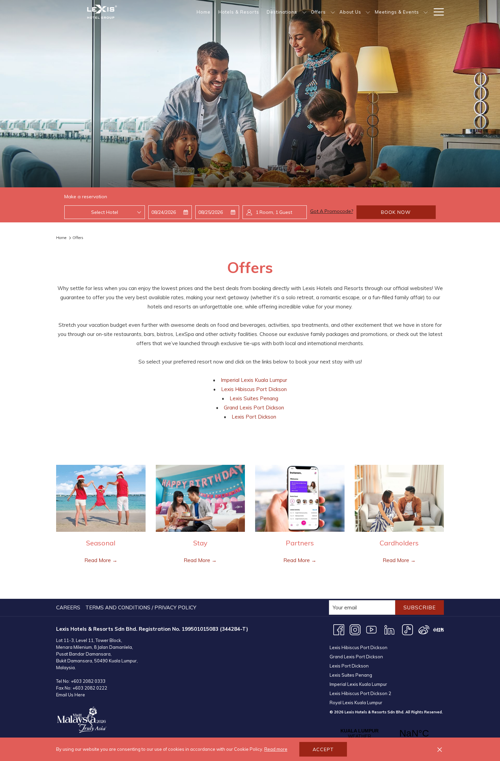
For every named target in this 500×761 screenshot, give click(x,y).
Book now (396, 212)
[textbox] (105, 212)
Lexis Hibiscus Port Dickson (254, 389)
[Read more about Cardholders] (399, 498)
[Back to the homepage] (102, 11)
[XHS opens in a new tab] (438, 629)
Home (61, 237)
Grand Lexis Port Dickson (254, 407)
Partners (300, 543)
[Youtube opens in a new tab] (371, 629)
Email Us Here (70, 694)
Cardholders (399, 543)
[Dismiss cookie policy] (439, 749)
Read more (275, 749)
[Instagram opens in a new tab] (355, 629)
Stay (200, 543)
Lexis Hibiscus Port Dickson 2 (360, 693)
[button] (170, 212)
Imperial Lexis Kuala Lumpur (254, 380)
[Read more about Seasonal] (101, 498)
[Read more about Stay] (200, 498)
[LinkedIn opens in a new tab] (389, 629)
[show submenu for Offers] (333, 11)
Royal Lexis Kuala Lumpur (356, 702)
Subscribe (419, 607)
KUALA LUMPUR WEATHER (387, 733)
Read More (98, 560)
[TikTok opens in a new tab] (407, 629)
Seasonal (100, 543)
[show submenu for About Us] (368, 11)
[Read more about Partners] (300, 498)
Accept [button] (323, 749)
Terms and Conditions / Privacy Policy (140, 607)
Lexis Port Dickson (254, 416)
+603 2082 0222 (89, 688)
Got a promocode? (331, 211)
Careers (68, 607)
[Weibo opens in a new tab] (423, 629)
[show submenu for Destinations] (304, 11)
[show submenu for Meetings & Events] (426, 11)
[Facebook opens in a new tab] (338, 629)
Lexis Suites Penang (254, 398)
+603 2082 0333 (88, 681)
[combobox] (105, 212)
